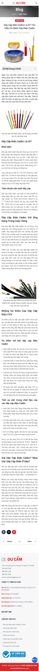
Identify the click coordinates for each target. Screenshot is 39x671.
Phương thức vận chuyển (11, 646)
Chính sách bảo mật (9, 642)
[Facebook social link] (4, 532)
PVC (12, 352)
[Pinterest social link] (14, 532)
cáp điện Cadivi (29, 250)
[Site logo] (19, 3)
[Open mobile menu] (3, 3)
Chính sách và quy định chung (12, 639)
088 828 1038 (6, 571)
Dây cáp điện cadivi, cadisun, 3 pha (14, 624)
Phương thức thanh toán (11, 632)
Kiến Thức (23, 14)
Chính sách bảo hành (10, 628)
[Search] (36, 3)
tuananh (14, 33)
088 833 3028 (6, 574)
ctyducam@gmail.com (13, 577)
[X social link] (9, 532)
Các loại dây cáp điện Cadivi (13, 226)
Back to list (19, 541)
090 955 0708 (6, 568)
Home (14, 14)
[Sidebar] (2, 204)
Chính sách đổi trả (9, 635)
